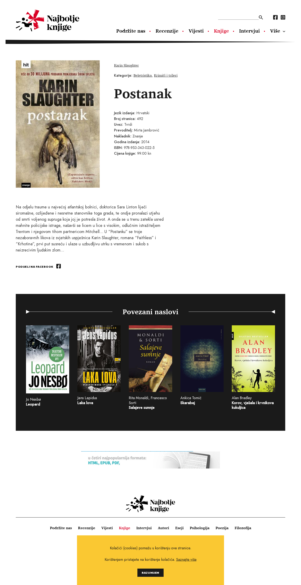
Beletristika (143, 75)
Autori (163, 528)
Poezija (222, 528)
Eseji (179, 528)
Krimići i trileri (166, 75)
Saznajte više (186, 559)
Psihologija (199, 528)
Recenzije (167, 31)
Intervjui (249, 31)
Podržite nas (130, 31)
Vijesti (196, 31)
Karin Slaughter (126, 65)
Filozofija (243, 528)
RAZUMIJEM (150, 573)
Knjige (221, 31)
